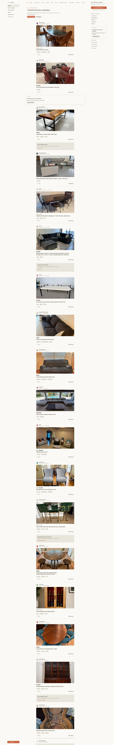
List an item (11, 742)
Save (39, 54)
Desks (52, 2)
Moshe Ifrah (41, 59)
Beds (56, 2)
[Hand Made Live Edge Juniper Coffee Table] (55, 120)
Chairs (42, 2)
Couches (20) (93, 15)
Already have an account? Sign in (99, 9)
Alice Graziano (42, 22)
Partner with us (11, 14)
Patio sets (78, 2)
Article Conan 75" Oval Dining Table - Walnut (46, 649)
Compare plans (94, 44)
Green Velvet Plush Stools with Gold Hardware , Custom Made (50, 526)
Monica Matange (42, 740)
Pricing (9, 12)
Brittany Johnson (42, 499)
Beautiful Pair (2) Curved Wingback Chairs (46, 489)
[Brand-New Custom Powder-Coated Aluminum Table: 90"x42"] (55, 288)
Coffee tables (71, 2)
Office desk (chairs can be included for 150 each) (47, 87)
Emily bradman (42, 705)
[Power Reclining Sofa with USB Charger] (55, 363)
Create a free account (99, 7)
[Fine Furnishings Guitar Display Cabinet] (55, 597)
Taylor (40, 274)
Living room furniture (63, 2)
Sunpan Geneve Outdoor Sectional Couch (46, 414)
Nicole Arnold (41, 462)
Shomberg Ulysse (42, 152)
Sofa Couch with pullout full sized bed (45, 339)
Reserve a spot (30, 102)
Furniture (83, 2)
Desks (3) (93, 23)
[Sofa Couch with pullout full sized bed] (55, 325)
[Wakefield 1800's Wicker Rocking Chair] (55, 718)
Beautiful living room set (41, 452)
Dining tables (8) (94, 17)
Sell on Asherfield (11, 7)
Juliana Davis (41, 545)
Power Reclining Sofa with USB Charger (45, 377)
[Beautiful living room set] (55, 438)
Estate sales (10, 16)
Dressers (47, 2)
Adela (40, 188)
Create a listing (94, 42)
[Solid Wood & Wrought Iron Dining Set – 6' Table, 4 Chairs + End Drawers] (55, 202)
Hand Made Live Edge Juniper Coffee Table (46, 134)
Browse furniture (31, 16)
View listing (70, 54)
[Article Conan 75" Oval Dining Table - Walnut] (55, 635)
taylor (40, 225)
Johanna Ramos (42, 349)
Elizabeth (41, 387)
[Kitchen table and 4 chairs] (55, 36)
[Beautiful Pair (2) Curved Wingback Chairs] (55, 475)
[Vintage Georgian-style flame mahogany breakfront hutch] (55, 672)
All (26, 2)
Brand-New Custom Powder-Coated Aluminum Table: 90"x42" (51, 302)
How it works (93, 48)
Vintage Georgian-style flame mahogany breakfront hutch (49, 686)
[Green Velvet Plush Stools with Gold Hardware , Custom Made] (55, 513)
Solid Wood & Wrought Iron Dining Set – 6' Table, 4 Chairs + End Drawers (53, 215)
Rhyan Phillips (42, 106)
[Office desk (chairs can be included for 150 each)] (55, 73)
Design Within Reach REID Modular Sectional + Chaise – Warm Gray (52, 178)
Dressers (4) (93, 21)
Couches (30, 2)
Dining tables (36, 2)
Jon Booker (41, 584)
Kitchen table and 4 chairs (42, 49)
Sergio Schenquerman (43, 312)
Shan (40, 424)
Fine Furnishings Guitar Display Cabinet (45, 611)
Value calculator (11, 10)
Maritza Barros (42, 621)
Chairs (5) (93, 19)
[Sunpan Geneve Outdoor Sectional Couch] (55, 400)
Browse (9, 5)
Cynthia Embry (42, 659)
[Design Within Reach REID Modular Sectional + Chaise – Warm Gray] (55, 166)
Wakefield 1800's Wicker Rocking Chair (45, 730)
